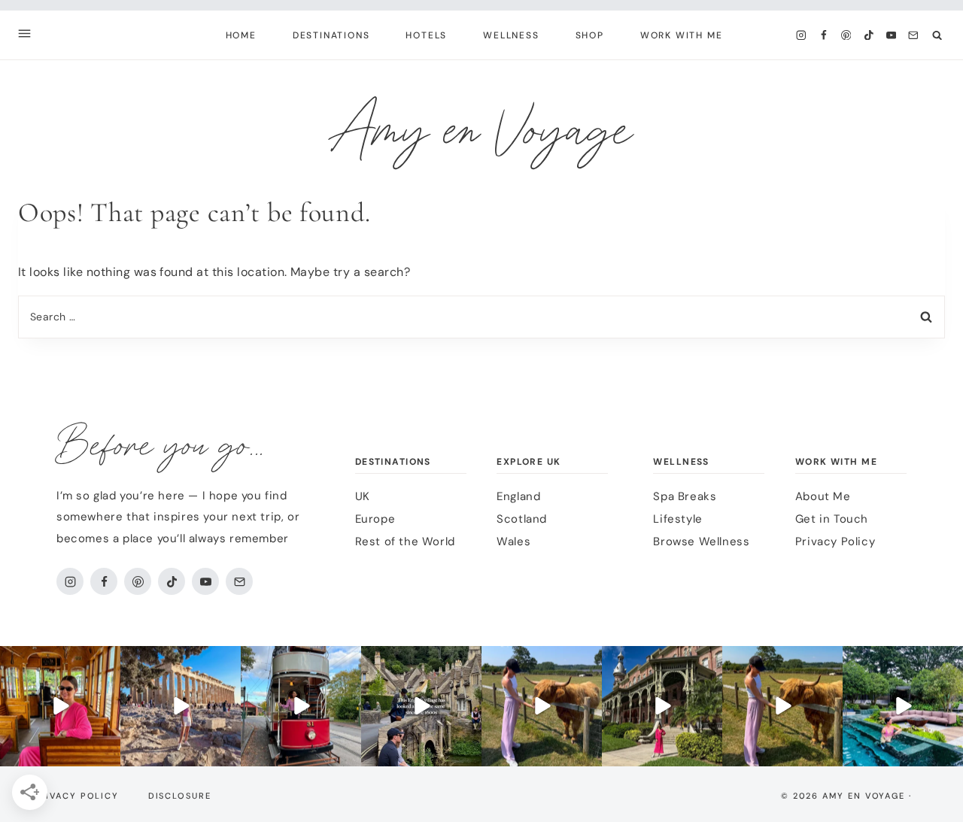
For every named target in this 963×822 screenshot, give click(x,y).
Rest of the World (405, 541)
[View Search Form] (937, 35)
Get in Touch (831, 518)
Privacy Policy (835, 541)
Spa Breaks (684, 496)
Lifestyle (677, 518)
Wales (513, 541)
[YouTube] (891, 35)
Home (241, 35)
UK (362, 496)
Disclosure (179, 795)
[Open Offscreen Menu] (24, 35)
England (518, 496)
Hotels (426, 35)
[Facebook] (823, 35)
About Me (823, 496)
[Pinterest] (846, 35)
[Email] (914, 35)
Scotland (522, 518)
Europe (375, 518)
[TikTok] (868, 35)
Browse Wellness (701, 541)
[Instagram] (801, 35)
